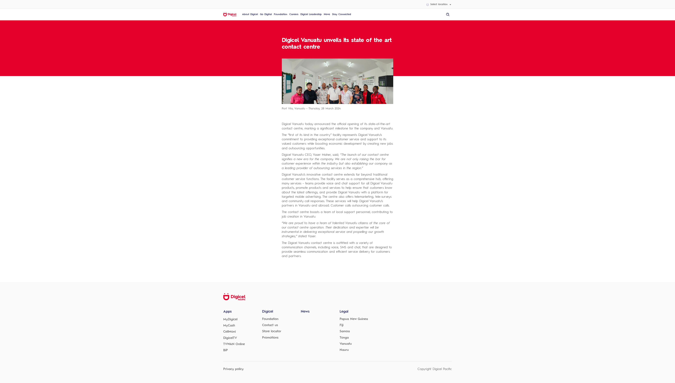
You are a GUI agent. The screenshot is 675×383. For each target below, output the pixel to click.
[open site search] (448, 14)
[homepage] (229, 16)
